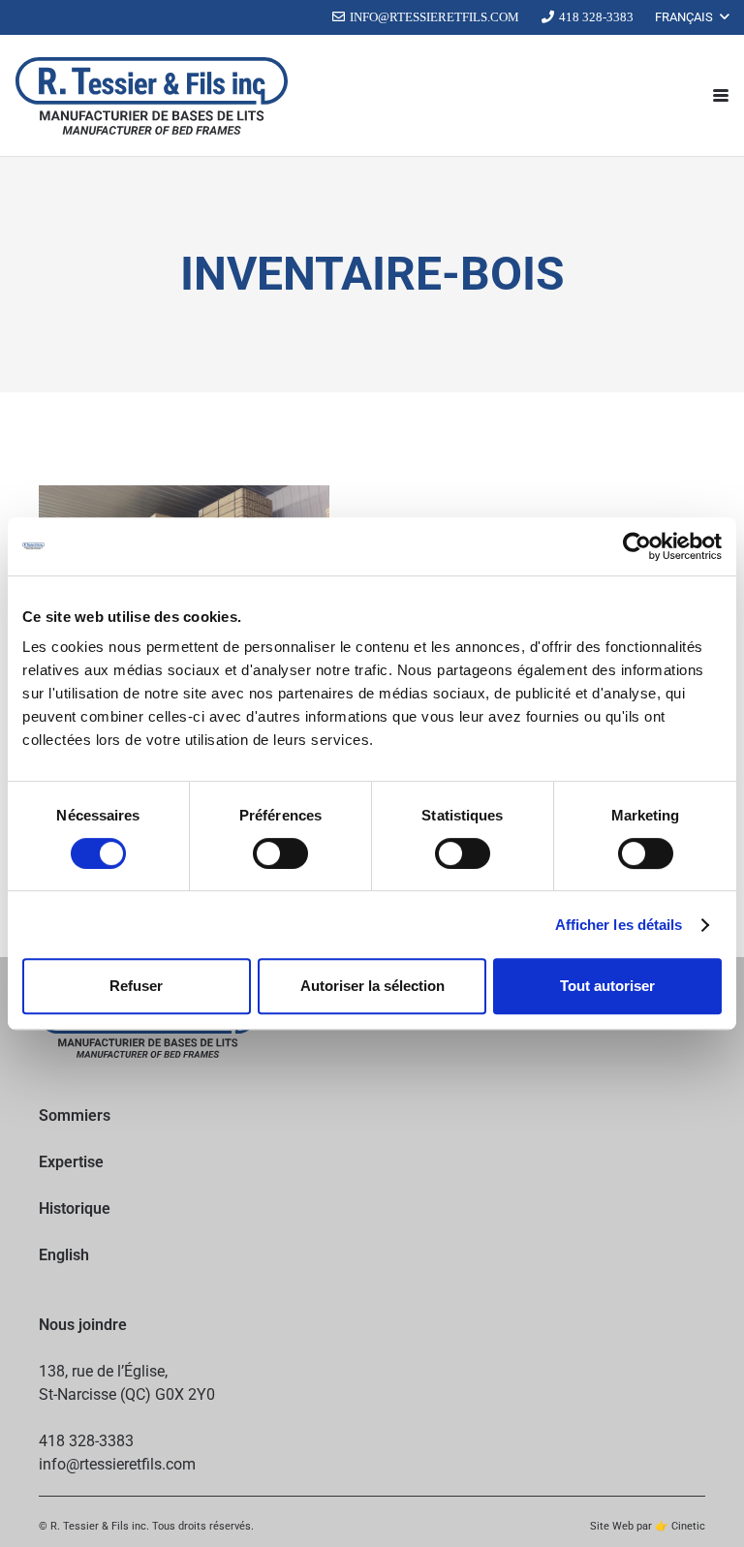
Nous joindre (83, 1324)
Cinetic (688, 1526)
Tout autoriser (607, 985)
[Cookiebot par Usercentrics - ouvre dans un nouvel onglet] (637, 546)
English (64, 1255)
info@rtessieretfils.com (117, 1464)
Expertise (71, 1162)
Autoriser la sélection (372, 985)
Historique (74, 1208)
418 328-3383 (86, 1441)
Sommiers (74, 1115)
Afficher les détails (619, 924)
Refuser (136, 985)
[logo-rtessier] (152, 96)
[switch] (280, 853)
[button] (691, 17)
